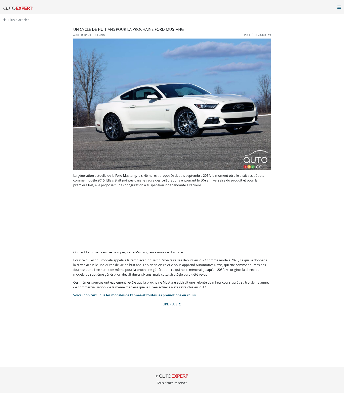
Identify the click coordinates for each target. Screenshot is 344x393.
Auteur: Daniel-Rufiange (89, 35)
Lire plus (170, 304)
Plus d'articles (18, 20)
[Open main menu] (339, 7)
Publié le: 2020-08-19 (257, 35)
